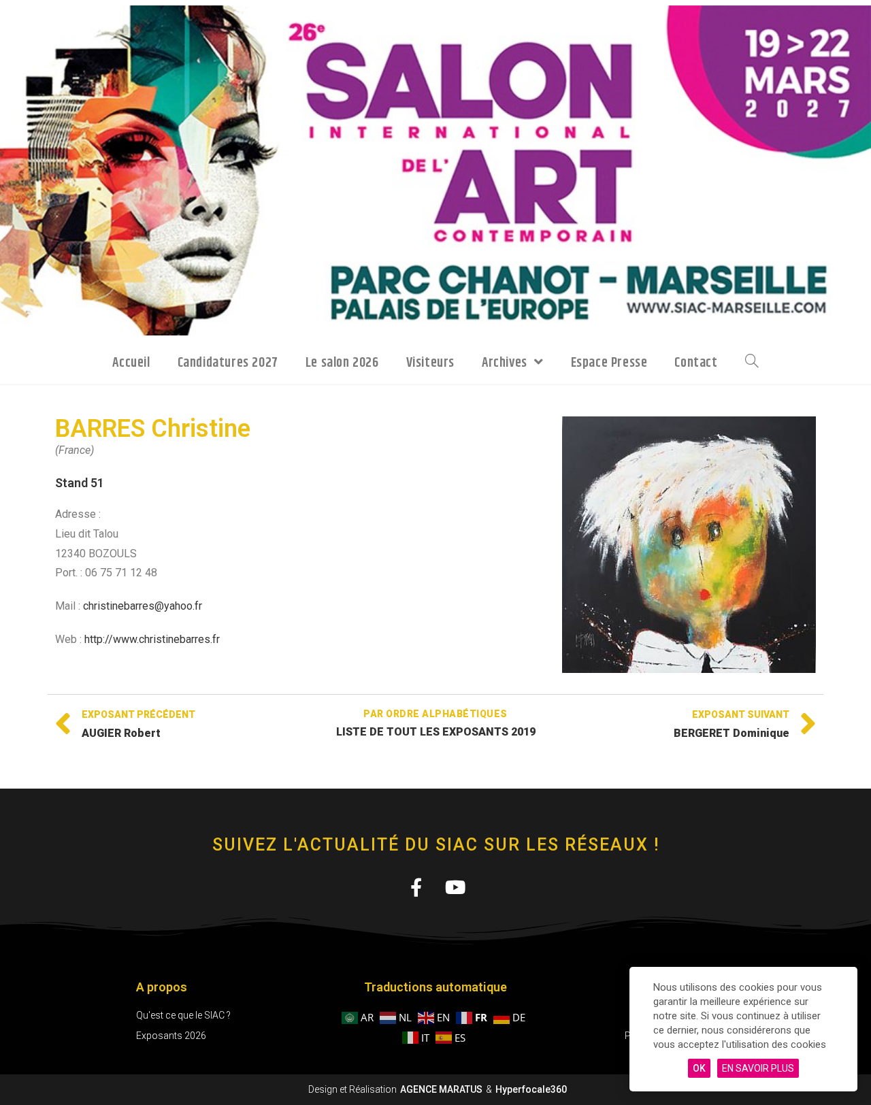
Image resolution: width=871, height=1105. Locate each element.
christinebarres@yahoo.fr (142, 605)
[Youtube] (455, 887)
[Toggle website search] (752, 362)
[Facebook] (416, 887)
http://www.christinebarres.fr (152, 639)
